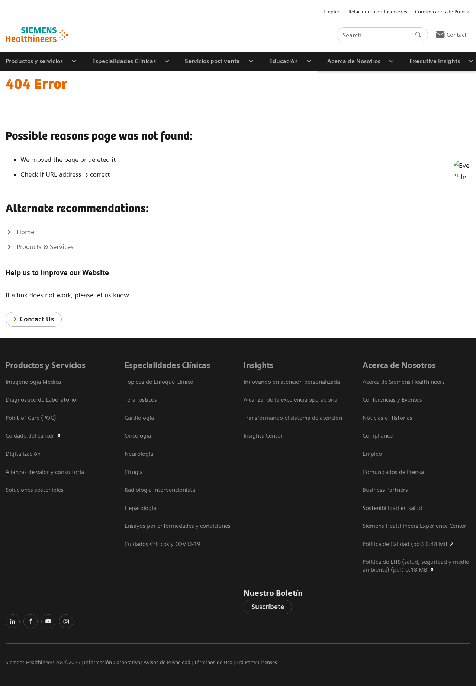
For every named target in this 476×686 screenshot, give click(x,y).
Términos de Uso (213, 662)
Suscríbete (267, 607)
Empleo (332, 11)
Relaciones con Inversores (377, 11)
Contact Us (37, 319)
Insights (258, 365)
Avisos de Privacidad (167, 662)
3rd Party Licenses (256, 662)
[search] (418, 34)
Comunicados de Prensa (442, 11)
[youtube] (48, 621)
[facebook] (30, 621)
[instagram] (66, 621)
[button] (462, 169)
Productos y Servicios (46, 365)
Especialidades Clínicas (167, 365)
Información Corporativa (112, 662)
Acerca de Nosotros (399, 365)
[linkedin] (13, 621)
